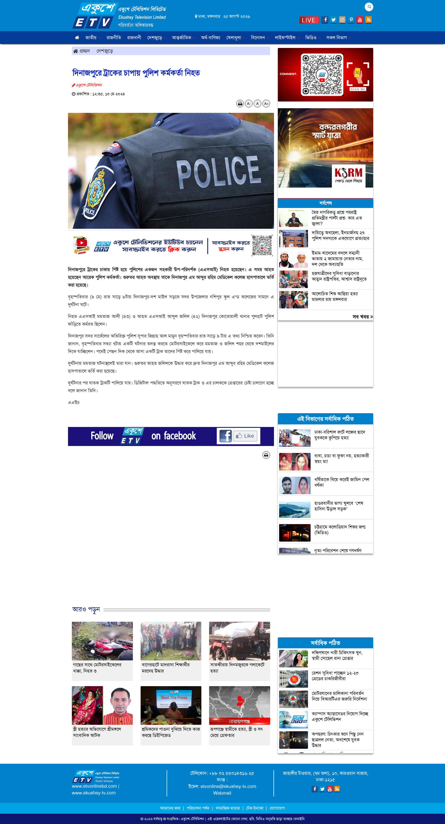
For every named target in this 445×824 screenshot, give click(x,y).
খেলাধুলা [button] (234, 38)
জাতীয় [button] (91, 38)
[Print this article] (240, 103)
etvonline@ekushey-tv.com (228, 786)
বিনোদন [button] (258, 38)
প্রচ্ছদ (84, 50)
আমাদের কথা (171, 808)
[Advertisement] (171, 540)
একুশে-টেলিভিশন (192, 819)
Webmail (222, 793)
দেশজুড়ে (105, 50)
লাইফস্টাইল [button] (286, 38)
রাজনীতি (114, 38)
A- (249, 103)
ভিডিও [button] (311, 38)
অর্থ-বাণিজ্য (210, 38)
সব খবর (361, 316)
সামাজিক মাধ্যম (228, 808)
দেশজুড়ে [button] (155, 38)
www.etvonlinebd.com (94, 786)
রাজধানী (134, 38)
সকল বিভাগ (337, 38)
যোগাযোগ (277, 808)
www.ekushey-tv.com (94, 793)
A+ (266, 103)
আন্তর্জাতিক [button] (182, 38)
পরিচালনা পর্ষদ (198, 808)
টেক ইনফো (255, 808)
